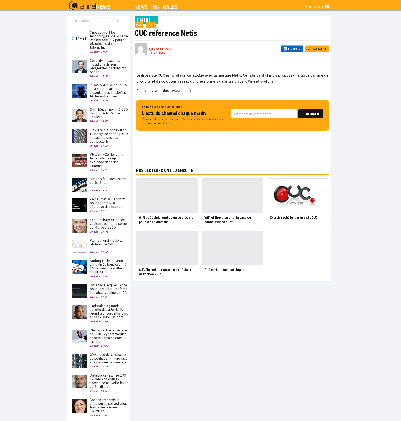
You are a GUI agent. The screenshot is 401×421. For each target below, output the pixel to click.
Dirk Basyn (160, 52)
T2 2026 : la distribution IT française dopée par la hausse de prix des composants (109, 135)
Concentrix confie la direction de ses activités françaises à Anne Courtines (108, 405)
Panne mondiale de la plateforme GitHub (106, 242)
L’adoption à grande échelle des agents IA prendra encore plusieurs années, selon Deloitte (109, 311)
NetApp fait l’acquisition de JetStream (108, 181)
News (140, 7)
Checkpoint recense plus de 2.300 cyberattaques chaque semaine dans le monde (108, 336)
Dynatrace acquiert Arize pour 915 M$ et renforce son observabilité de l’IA (108, 289)
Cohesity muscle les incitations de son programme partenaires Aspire (108, 66)
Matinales (165, 7)
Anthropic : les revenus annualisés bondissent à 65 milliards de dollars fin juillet (108, 266)
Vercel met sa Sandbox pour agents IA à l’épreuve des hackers (107, 203)
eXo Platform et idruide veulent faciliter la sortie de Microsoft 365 (108, 223)
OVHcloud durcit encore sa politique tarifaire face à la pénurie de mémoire (109, 358)
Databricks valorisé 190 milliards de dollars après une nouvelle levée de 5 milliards (109, 381)
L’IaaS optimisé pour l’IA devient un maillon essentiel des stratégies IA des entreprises (108, 90)
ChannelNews (89, 5)
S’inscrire (315, 7)
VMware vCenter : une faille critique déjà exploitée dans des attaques (106, 160)
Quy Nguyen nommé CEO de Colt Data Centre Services (109, 113)
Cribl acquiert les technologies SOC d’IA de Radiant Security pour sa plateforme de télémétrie (109, 39)
